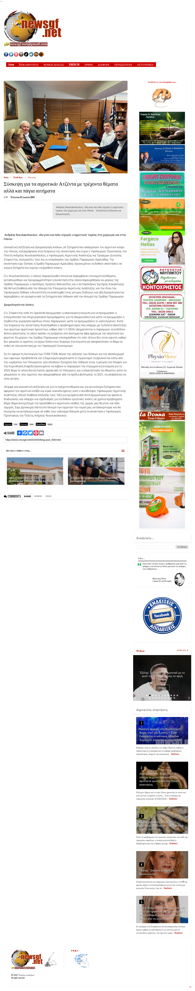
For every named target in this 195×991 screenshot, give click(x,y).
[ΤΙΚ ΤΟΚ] (26, 55)
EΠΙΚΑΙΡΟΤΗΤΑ (29, 64)
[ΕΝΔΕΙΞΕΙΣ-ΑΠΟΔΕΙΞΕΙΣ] (36, 55)
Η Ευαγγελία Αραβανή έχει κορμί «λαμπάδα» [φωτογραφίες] (93, 479)
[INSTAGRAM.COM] (21, 55)
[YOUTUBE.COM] (16, 55)
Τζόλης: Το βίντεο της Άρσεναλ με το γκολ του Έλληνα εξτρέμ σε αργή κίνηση (162, 676)
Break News (18, 177)
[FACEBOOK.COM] (6, 55)
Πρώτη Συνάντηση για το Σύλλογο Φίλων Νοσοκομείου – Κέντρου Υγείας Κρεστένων (32, 479)
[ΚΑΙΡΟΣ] (31, 55)
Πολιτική (32, 177)
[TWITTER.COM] (11, 55)
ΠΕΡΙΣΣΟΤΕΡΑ (123, 64)
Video (140, 651)
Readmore (162, 688)
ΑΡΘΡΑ (88, 64)
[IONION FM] (41, 55)
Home (11, 64)
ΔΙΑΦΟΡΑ (104, 64)
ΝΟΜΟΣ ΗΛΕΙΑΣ (53, 64)
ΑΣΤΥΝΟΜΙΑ (145, 64)
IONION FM (74, 64)
